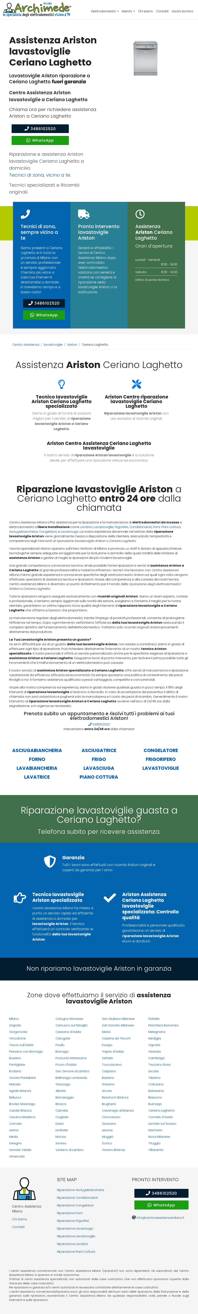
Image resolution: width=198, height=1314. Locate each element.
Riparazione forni (70, 1213)
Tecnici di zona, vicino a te (39, 175)
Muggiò (107, 1137)
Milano (14, 1019)
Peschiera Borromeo (163, 1025)
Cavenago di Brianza (118, 1110)
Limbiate (61, 1130)
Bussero (15, 1058)
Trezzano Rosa (159, 1064)
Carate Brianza (20, 1110)
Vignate (154, 1045)
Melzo (106, 1032)
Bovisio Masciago (22, 1104)
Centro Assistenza (25, 344)
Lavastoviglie (103, 527)
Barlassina (156, 1091)
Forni (156, 527)
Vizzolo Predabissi (22, 1078)
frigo (99, 759)
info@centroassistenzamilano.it (160, 1217)
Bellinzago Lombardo (71, 1078)
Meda (13, 1137)
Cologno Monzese (69, 1019)
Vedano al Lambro (69, 1150)
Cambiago (156, 1058)
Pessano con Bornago (26, 1051)
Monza (60, 1137)
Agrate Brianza (20, 1091)
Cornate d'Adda (160, 1117)
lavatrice (37, 777)
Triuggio (154, 1143)
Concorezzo (111, 1117)
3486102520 (43, 128)
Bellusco (15, 1097)
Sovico (107, 1143)
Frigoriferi (121, 527)
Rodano (15, 1071)
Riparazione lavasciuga (75, 1228)
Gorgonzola (18, 1032)
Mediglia (154, 1038)
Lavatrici (86, 527)
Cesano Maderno (22, 1117)
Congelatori (48, 531)
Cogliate (61, 1117)
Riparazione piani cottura (76, 1251)
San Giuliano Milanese (118, 1019)
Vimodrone (17, 1038)
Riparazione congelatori (75, 1205)
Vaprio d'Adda (113, 1051)
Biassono (155, 1097)
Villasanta (155, 1150)
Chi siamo (145, 11)
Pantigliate (17, 1064)
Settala (107, 1058)
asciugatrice (99, 750)
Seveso (61, 1143)
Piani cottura (170, 527)
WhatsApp (43, 140)
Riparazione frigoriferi (73, 1221)
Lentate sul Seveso (162, 1123)
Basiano (108, 1078)
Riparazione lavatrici (72, 1244)
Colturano (156, 1084)
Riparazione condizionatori (77, 1197)
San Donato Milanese (118, 1025)
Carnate (61, 1110)
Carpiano (109, 1071)
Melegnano (157, 1032)
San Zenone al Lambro (72, 1071)
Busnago (155, 1104)
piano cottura (99, 777)
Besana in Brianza (115, 1097)
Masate (14, 1084)
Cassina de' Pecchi (116, 1038)
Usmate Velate (20, 1150)
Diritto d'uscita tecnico (152, 280)
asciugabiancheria (37, 750)
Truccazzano (112, 1064)
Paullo (60, 1045)
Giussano (109, 1123)
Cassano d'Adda (68, 1032)
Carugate (62, 1038)
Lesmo (14, 1130)
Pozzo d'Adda (65, 1064)
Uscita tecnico (182, 11)
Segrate (15, 1025)
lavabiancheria (37, 768)
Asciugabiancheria (23, 531)
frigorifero (161, 759)
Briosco (61, 1104)
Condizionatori (140, 527)
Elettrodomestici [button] (103, 11)
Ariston (72, 344)
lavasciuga (99, 768)
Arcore (107, 1091)
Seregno (15, 1143)
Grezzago (62, 1084)
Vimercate (17, 1156)
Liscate (153, 1071)
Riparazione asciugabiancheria (80, 1190)
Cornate (15, 1123)
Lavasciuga (69, 531)
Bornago (62, 1051)
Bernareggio (64, 1097)
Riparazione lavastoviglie (76, 1236)
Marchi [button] (127, 11)
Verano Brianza (113, 1150)
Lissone (107, 1130)
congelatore (161, 750)
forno (37, 759)
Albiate (60, 1091)
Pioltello (154, 1019)
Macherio (155, 1130)
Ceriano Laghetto (161, 1110)
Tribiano (154, 1078)
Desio (59, 1123)
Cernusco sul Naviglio (71, 1025)
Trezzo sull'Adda (21, 1045)
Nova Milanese (159, 1137)
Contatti (162, 11)
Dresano (108, 1084)
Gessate (154, 1051)
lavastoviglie (53, 344)
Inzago (107, 1045)
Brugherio (109, 1104)
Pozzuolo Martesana (70, 1058)
